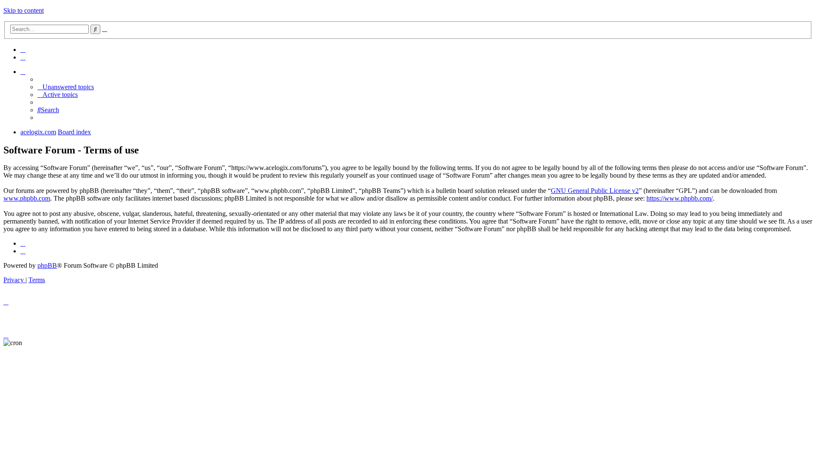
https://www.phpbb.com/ (679, 198)
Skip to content (23, 10)
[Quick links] (23, 71)
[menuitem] (23, 49)
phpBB (47, 265)
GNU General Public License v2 (595, 190)
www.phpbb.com (26, 198)
